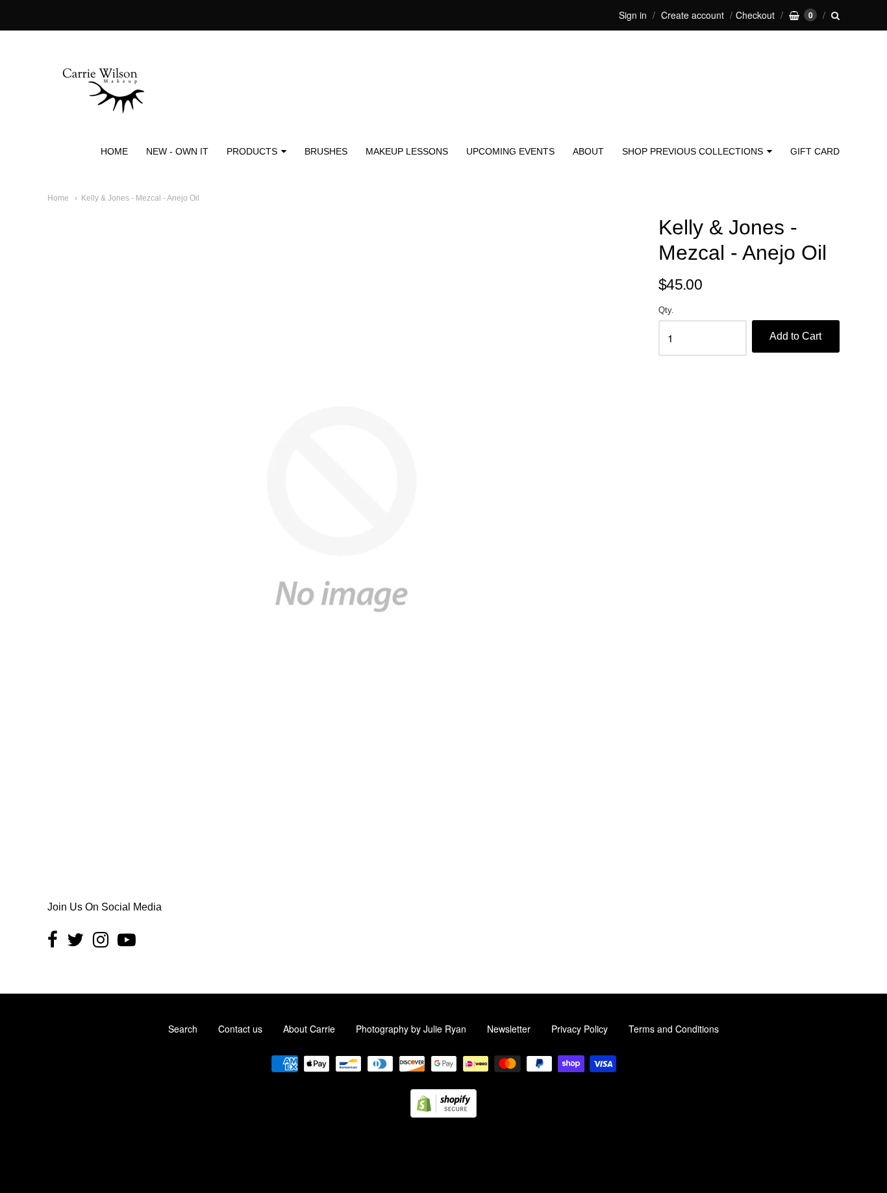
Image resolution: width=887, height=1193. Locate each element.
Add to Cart (795, 336)
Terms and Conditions (674, 1028)
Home (58, 198)
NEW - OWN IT (177, 151)
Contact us (240, 1028)
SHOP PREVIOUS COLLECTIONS (692, 151)
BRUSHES (326, 151)
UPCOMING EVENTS (510, 151)
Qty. (666, 310)
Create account (692, 14)
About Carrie (309, 1028)
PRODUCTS (252, 151)
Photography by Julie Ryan (411, 1028)
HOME (114, 151)
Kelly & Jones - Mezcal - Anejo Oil (140, 198)
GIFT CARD (815, 151)
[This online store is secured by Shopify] (443, 1113)
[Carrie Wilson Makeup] (102, 121)
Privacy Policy (579, 1028)
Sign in (633, 14)
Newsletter (509, 1028)
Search (182, 1028)
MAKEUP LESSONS (407, 151)
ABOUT (588, 151)
